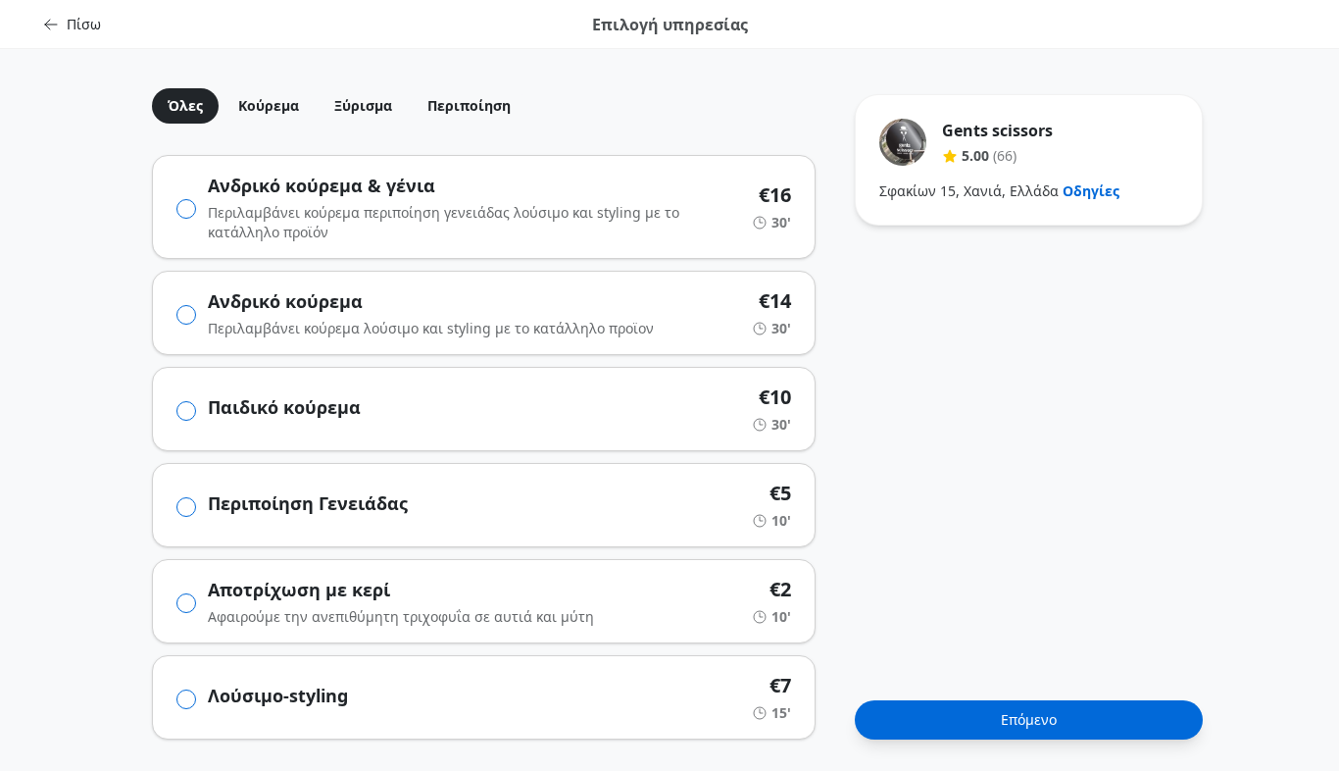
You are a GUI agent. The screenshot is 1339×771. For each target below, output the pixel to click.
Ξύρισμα (363, 105)
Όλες (185, 105)
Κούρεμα (268, 105)
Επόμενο (1029, 719)
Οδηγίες (1091, 190)
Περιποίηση (469, 105)
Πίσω (84, 24)
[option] (177, 106)
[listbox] (483, 105)
